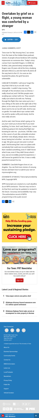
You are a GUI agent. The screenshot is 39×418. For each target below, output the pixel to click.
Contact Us (7, 360)
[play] (3, 416)
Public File (7, 384)
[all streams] (36, 415)
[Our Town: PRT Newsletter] (19, 255)
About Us (6, 347)
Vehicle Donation (9, 393)
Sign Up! (20, 280)
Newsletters (7, 376)
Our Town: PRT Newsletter (19, 268)
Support (6, 388)
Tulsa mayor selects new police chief (18, 296)
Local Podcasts (8, 372)
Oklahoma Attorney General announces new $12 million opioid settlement (21, 303)
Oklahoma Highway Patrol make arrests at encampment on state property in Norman (20, 312)
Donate (33, 3)
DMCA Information (9, 364)
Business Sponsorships (11, 351)
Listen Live (7, 368)
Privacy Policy (8, 380)
